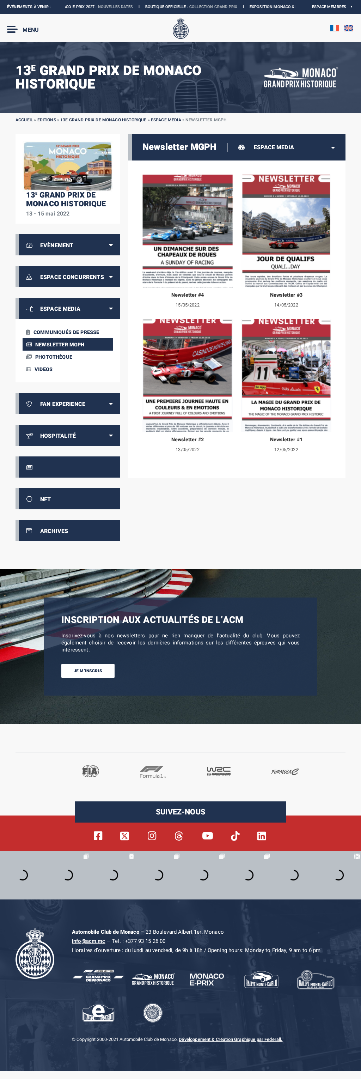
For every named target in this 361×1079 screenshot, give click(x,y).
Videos (44, 369)
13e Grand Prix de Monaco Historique (103, 120)
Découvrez (292, 7)
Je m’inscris (88, 671)
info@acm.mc (88, 941)
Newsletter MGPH (59, 344)
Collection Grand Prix (167, 7)
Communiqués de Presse (66, 332)
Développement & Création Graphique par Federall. (230, 1039)
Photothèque (53, 357)
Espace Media (166, 120)
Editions (46, 120)
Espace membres (331, 7)
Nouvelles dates (69, 7)
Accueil (24, 120)
